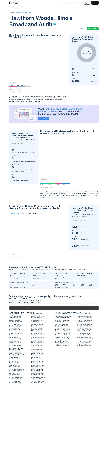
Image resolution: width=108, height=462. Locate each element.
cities (26, 300)
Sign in (87, 3)
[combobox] (54, 308)
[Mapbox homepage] (13, 83)
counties (33, 300)
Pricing (72, 3)
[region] (38, 62)
